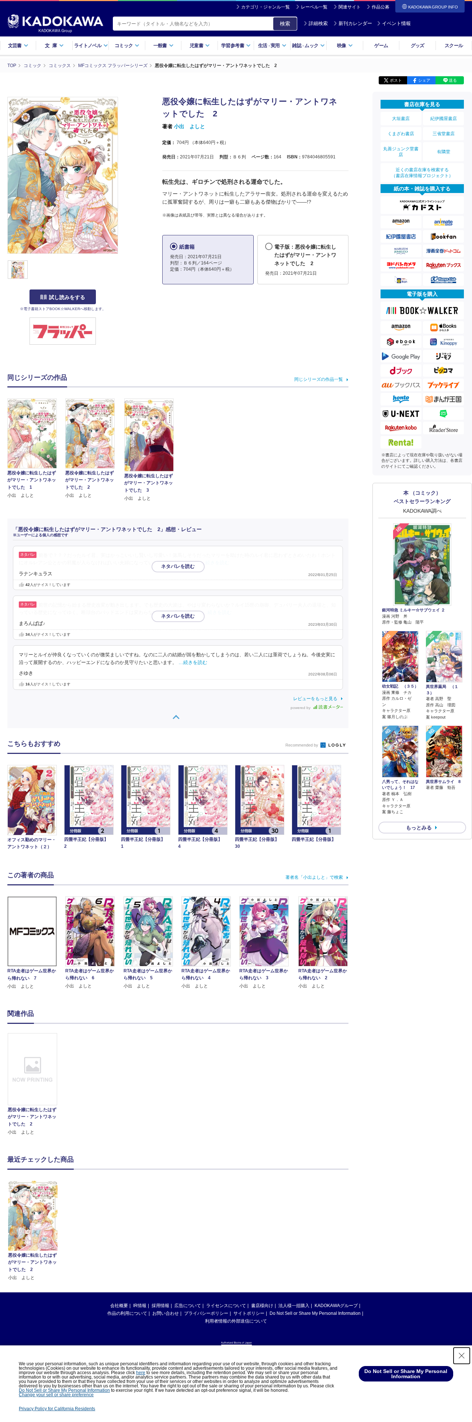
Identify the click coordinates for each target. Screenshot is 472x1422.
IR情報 (139, 1305)
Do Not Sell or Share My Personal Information (315, 1313)
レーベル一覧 (314, 7)
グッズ (417, 45)
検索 (285, 24)
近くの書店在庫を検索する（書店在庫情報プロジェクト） (422, 172)
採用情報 (160, 1305)
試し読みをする (67, 297)
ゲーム (381, 45)
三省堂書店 (444, 133)
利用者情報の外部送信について (236, 1321)
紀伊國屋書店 (443, 118)
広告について (187, 1305)
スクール (454, 45)
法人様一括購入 (293, 1305)
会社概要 (119, 1305)
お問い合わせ (165, 1313)
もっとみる (419, 828)
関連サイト (350, 7)
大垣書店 (401, 118)
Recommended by (302, 745)
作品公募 (380, 7)
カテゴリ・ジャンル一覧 (265, 7)
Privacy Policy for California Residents (57, 1408)
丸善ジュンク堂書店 (401, 151)
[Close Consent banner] (462, 1356)
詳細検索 (318, 23)
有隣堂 (443, 151)
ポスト (396, 80)
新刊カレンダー (355, 23)
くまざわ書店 (401, 133)
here (140, 1372)
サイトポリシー (248, 1313)
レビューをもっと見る (315, 698)
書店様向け (262, 1305)
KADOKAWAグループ (336, 1305)
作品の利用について (127, 1313)
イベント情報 (396, 23)
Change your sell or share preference (56, 1395)
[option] (36, 1084)
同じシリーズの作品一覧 (318, 379)
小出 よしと (189, 126)
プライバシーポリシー (206, 1313)
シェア (424, 80)
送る (453, 80)
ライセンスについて (226, 1305)
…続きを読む (215, 562)
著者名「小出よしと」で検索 (314, 877)
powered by (301, 708)
